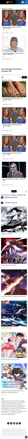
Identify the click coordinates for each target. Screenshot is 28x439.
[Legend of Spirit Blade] (14, 313)
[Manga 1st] (8, 2)
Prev (23, 77)
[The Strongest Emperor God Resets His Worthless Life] (14, 282)
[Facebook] (8, 423)
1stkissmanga (4, 401)
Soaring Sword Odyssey (6, 233)
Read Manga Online (19, 407)
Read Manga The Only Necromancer (10, 408)
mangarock (13, 405)
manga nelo (22, 402)
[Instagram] (20, 423)
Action (10, 401)
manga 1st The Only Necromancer (9, 402)
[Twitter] (11, 423)
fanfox (14, 401)
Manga (22, 401)
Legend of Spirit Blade (6, 328)
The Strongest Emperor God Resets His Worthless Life (13, 296)
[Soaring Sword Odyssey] (14, 219)
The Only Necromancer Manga (16, 411)
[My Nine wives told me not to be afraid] (14, 345)
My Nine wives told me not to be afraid (10, 359)
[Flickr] (17, 423)
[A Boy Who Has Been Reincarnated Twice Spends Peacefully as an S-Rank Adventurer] (14, 376)
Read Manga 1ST (9, 407)
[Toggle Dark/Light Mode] (2, 77)
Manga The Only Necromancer (9, 404)
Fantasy (18, 401)
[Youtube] (14, 423)
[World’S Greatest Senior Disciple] (14, 250)
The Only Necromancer (10, 74)
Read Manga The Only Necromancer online (13, 409)
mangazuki (19, 405)
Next (25, 77)
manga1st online (5, 405)
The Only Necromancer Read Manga (11, 413)
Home (3, 74)
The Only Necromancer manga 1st (13, 412)
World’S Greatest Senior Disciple (8, 265)
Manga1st (19, 404)
